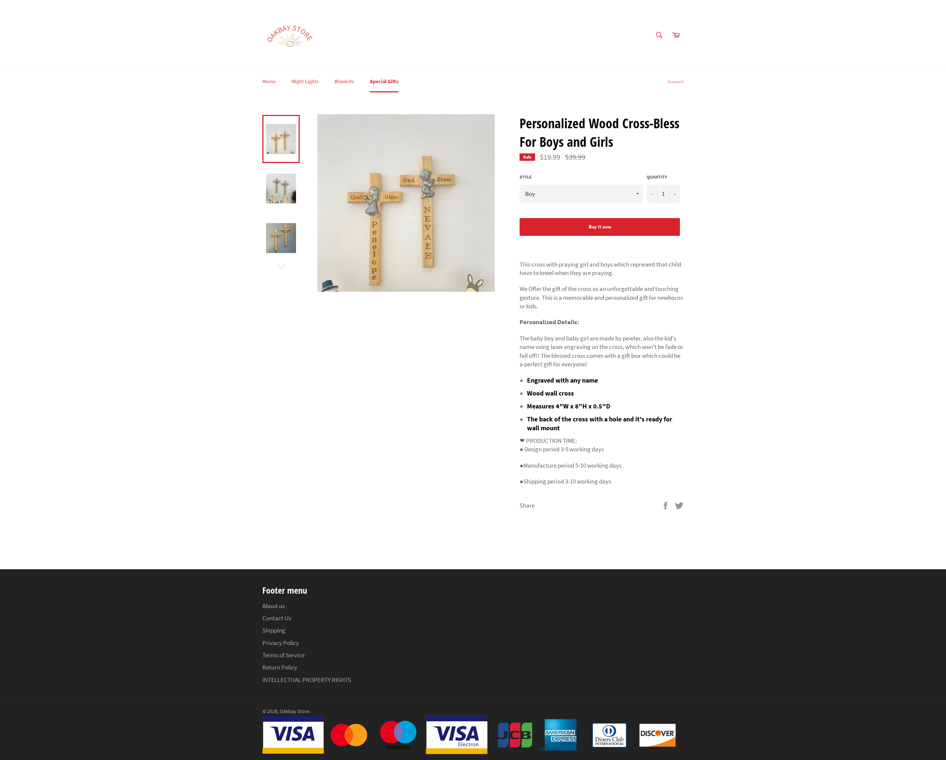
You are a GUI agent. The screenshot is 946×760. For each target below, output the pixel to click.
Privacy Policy (280, 643)
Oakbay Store (294, 711)
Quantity (657, 177)
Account (675, 81)
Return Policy (279, 667)
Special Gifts (384, 81)
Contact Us (276, 618)
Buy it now (600, 227)
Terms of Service (283, 655)
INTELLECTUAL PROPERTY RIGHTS (306, 680)
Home (269, 81)
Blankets (344, 81)
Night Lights (305, 81)
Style (526, 177)
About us (273, 606)
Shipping (273, 630)
